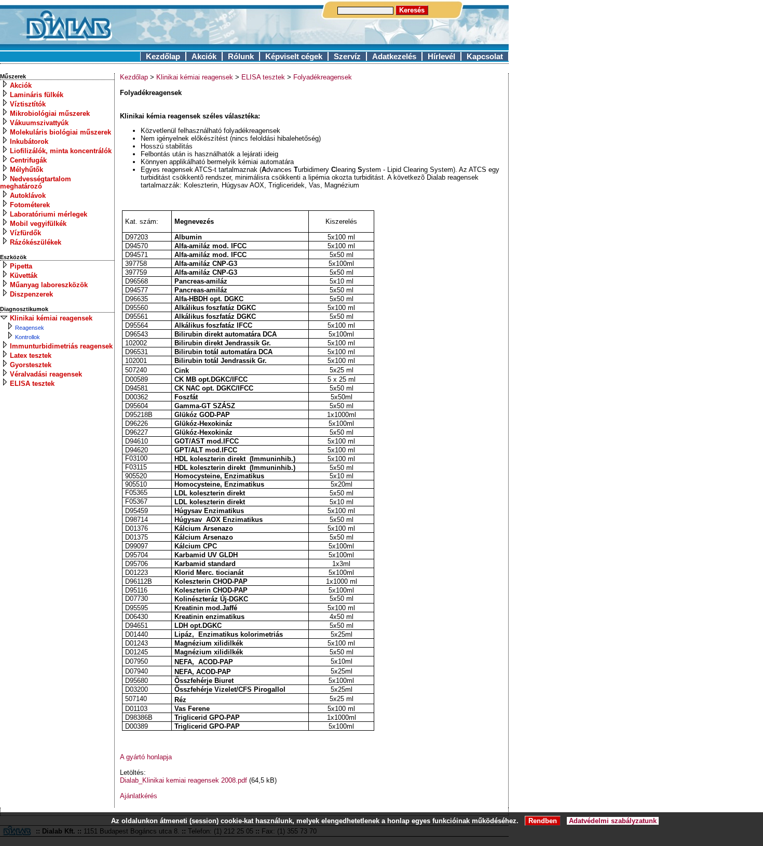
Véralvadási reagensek (46, 374)
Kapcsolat (485, 56)
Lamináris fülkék (36, 95)
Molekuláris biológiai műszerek (60, 132)
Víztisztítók (28, 104)
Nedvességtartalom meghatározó (35, 182)
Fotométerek (30, 205)
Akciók (204, 56)
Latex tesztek (30, 355)
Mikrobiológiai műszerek (50, 113)
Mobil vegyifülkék (38, 223)
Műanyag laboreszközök (49, 285)
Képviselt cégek (293, 56)
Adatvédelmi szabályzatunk (613, 821)
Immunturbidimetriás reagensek (61, 346)
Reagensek (29, 328)
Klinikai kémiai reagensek (51, 318)
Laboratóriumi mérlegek (48, 214)
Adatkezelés (394, 56)
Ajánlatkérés (138, 796)
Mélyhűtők (26, 169)
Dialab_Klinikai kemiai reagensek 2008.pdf (183, 780)
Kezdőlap (163, 56)
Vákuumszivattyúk (39, 123)
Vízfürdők (25, 233)
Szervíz (347, 56)
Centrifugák (28, 160)
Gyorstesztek (30, 365)
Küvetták (23, 275)
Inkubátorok (29, 141)
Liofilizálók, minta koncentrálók (61, 151)
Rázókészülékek (35, 242)
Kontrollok (27, 337)
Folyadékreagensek (322, 77)
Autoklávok (28, 195)
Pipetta (21, 266)
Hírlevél (441, 56)
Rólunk (241, 56)
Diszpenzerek (31, 294)
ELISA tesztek (32, 383)
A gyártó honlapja (146, 757)
